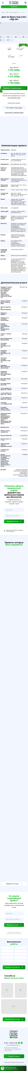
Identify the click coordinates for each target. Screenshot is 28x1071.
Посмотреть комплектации (14, 112)
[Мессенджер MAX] (19, 1043)
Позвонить (14, 6)
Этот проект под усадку (14, 108)
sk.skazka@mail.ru (13, 1045)
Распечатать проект (14, 103)
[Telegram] (22, 1043)
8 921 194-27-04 (10, 1043)
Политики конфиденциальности (14, 1062)
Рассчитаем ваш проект (14, 98)
